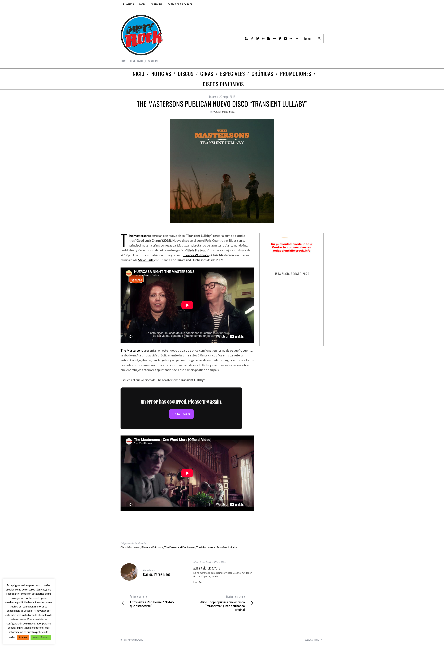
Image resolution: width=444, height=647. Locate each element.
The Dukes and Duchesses (179, 547)
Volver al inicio (312, 639)
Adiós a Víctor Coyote (206, 568)
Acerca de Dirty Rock (180, 4)
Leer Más (198, 582)
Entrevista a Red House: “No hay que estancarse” (152, 601)
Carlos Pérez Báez (224, 111)
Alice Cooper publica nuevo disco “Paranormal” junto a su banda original (222, 602)
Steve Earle (146, 260)
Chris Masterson (130, 547)
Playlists (128, 4)
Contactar (157, 4)
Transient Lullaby (226, 547)
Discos (212, 97)
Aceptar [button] (23, 637)
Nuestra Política (41, 637)
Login (142, 4)
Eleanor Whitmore (152, 547)
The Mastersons (205, 547)
